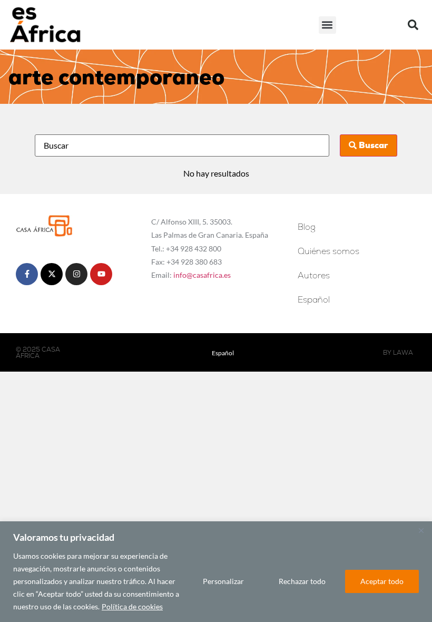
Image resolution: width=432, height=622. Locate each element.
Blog (307, 226)
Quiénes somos (328, 251)
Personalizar (223, 581)
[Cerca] (421, 530)
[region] (216, 571)
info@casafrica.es (202, 274)
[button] (327, 25)
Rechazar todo (302, 581)
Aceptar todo (382, 581)
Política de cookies (132, 606)
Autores (314, 275)
